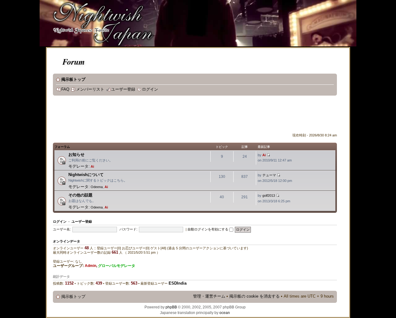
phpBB (171, 307)
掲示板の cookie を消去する (254, 296)
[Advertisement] (165, 116)
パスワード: (128, 229)
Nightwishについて (86, 174)
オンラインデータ (66, 241)
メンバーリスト (90, 89)
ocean (224, 313)
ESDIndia (178, 283)
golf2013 (268, 195)
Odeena (97, 187)
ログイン (150, 89)
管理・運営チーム (209, 296)
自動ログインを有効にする (208, 229)
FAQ (65, 89)
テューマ (269, 175)
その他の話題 (80, 195)
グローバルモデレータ (116, 266)
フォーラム (62, 146)
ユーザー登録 (123, 89)
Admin (90, 266)
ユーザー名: (62, 229)
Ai (92, 166)
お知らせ (76, 154)
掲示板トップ (73, 79)
